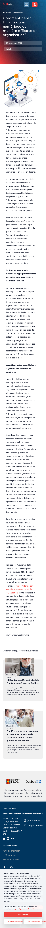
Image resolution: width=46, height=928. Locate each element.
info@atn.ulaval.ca (35, 825)
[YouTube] (13, 838)
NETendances (9, 855)
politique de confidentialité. (26, 909)
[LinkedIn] (8, 838)
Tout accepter (23, 914)
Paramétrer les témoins (15, 921)
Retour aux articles (14, 12)
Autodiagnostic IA (11, 850)
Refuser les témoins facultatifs (35, 921)
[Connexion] (35, 4)
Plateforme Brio (11, 859)
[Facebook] (4, 838)
